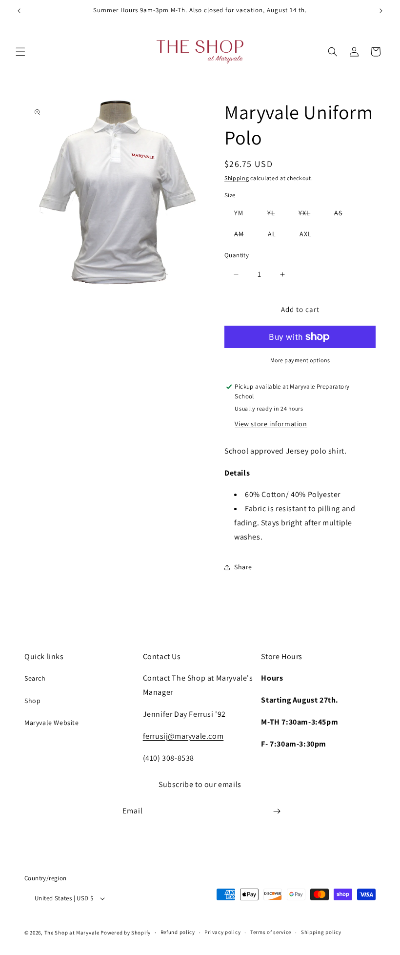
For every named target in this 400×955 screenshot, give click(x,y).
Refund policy (177, 932)
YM (238, 212)
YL (276, 214)
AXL (306, 233)
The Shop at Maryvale (72, 932)
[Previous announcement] (19, 10)
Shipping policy (321, 932)
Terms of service (270, 932)
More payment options (300, 360)
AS (343, 214)
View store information (271, 423)
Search (35, 678)
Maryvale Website (51, 722)
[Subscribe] (276, 811)
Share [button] (243, 566)
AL (272, 233)
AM (244, 235)
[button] (20, 51)
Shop (32, 700)
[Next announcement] (381, 10)
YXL (309, 214)
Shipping (236, 178)
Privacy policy (222, 932)
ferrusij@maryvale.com (183, 736)
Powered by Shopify (125, 932)
